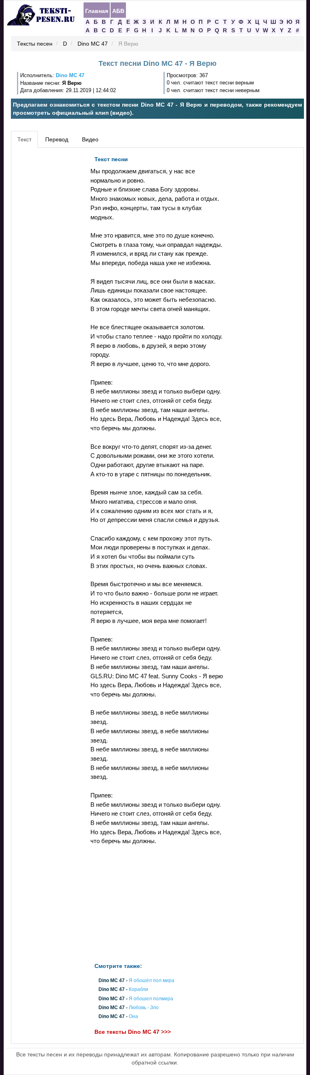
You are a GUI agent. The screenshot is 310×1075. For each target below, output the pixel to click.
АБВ (118, 10)
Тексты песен (34, 44)
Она (133, 1016)
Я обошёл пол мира (151, 981)
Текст (24, 139)
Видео (90, 139)
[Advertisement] (49, 273)
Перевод (56, 139)
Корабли (138, 990)
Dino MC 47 (93, 44)
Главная (96, 10)
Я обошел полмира (151, 998)
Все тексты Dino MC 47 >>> (132, 1032)
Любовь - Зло (144, 1007)
